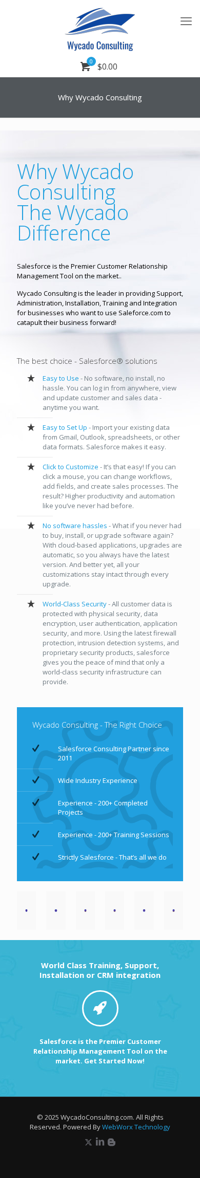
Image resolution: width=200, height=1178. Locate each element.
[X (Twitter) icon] (88, 1142)
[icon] (111, 1142)
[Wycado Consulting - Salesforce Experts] (100, 28)
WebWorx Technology (136, 1126)
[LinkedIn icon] (100, 1142)
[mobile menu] (186, 20)
